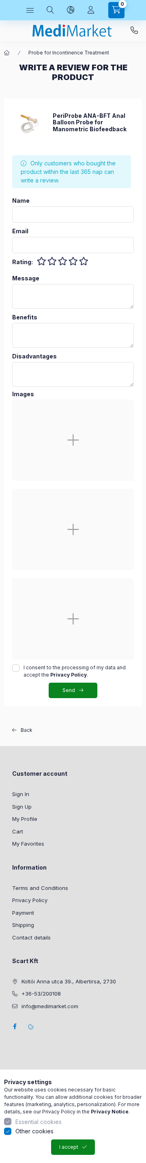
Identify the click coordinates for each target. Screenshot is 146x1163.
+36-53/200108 (134, 30)
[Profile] (91, 10)
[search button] (50, 10)
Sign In (20, 794)
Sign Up (22, 806)
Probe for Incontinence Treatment (68, 53)
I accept (68, 1147)
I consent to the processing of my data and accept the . (75, 671)
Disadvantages (34, 356)
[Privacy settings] (31, 1026)
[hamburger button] (30, 10)
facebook (14, 1026)
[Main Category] (7, 52)
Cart (17, 831)
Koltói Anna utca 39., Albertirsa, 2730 (68, 981)
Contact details (31, 937)
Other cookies (34, 1131)
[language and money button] (70, 10)
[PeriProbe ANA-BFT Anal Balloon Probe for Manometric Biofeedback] (28, 122)
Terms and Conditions (40, 888)
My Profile (24, 819)
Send (68, 690)
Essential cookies (38, 1121)
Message (25, 278)
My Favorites (28, 843)
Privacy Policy (29, 900)
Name (21, 200)
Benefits (24, 317)
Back (26, 730)
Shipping (23, 925)
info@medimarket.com (49, 1006)
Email (20, 231)
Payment (23, 912)
